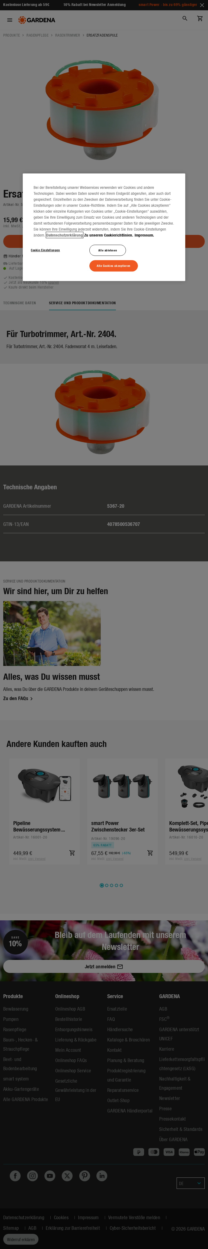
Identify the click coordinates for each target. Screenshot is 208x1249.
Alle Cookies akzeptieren (114, 266)
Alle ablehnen (107, 250)
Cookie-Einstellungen (45, 250)
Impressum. (144, 235)
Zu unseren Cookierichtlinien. (108, 235)
